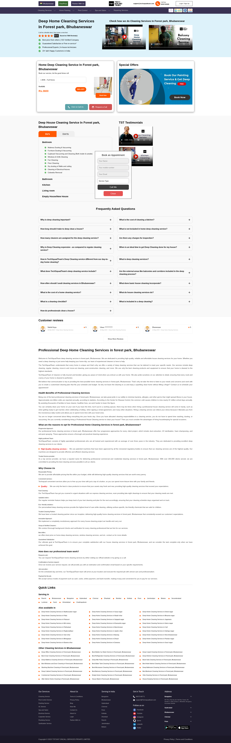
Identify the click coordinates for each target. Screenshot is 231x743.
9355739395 (165, 4)
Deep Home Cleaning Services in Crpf (155, 627)
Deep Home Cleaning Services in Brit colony (56, 623)
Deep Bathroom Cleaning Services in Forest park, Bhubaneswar (163, 667)
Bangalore (70, 598)
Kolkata (129, 598)
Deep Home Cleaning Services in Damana (106, 642)
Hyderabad (83, 598)
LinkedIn (140, 724)
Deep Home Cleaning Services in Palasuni (56, 619)
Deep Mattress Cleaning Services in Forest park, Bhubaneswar (62, 660)
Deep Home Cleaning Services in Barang (105, 635)
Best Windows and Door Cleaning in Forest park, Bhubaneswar (62, 663)
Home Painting (65, 10)
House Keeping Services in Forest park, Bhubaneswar (160, 679)
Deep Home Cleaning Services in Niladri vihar (107, 615)
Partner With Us (78, 4)
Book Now (102, 95)
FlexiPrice (63, 4)
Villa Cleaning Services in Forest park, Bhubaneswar (160, 675)
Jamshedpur (151, 598)
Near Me (73, 707)
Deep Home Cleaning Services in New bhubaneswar (160, 635)
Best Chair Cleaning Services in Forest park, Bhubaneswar (61, 656)
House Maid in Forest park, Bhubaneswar (105, 679)
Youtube (139, 713)
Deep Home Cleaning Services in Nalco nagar (158, 623)
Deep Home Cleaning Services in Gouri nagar (158, 642)
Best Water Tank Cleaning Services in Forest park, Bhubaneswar (113, 663)
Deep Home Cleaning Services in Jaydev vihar (107, 631)
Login (72, 717)
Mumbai (118, 598)
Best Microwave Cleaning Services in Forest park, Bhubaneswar (113, 667)
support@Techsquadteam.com (146, 700)
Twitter (139, 728)
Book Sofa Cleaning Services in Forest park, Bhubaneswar (162, 660)
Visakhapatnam (81, 602)
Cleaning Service (44, 696)
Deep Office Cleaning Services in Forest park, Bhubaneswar (61, 652)
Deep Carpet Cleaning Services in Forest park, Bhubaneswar (163, 652)
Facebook (140, 710)
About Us (73, 713)
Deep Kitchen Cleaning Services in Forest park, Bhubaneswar (163, 656)
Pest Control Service (45, 700)
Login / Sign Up (184, 3)
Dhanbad (107, 598)
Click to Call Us (77, 107)
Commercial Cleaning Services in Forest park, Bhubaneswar (61, 675)
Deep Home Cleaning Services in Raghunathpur (57, 631)
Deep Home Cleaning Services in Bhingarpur (56, 639)
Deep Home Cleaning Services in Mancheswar (107, 627)
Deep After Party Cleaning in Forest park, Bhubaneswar (110, 660)
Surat (55, 602)
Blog (71, 703)
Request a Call (101, 107)
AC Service (42, 707)
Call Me (113, 187)
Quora (139, 720)
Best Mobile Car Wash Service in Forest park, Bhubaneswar (111, 652)
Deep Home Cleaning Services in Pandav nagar (158, 639)
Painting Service (43, 703)
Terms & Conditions (76, 696)
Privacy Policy (74, 700)
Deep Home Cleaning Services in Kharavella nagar (109, 623)
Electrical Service (44, 713)
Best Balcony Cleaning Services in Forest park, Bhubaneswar (112, 671)
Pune (139, 598)
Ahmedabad (66, 602)
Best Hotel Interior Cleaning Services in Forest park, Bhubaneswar (164, 663)
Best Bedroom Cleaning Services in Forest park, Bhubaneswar (163, 671)
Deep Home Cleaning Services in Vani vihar (56, 635)
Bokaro (163, 598)
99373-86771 (140, 696)
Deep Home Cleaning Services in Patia (54, 615)
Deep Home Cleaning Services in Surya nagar (107, 612)
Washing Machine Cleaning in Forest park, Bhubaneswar (60, 667)
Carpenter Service (44, 717)
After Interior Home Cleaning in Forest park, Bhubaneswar (60, 679)
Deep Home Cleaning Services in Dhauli (105, 639)
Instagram (140, 717)
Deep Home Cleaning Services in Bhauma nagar (159, 615)
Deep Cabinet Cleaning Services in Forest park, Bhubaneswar (62, 671)
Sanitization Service (44, 723)
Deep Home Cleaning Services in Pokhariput (56, 627)
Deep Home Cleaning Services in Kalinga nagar (158, 631)
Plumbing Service (44, 720)
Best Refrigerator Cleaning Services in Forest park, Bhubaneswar (113, 656)
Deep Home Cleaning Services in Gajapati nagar (108, 619)
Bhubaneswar (56, 598)
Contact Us (73, 710)
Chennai (95, 598)
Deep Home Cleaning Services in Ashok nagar (158, 612)
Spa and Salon (101, 10)
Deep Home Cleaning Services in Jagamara (157, 619)
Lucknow (44, 602)
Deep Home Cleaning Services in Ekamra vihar (57, 642)
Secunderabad (176, 598)
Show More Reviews (115, 339)
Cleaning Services (45, 10)
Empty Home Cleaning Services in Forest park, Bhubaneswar (112, 675)
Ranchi (44, 598)
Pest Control (83, 10)
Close (113, 193)
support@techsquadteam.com (143, 3)
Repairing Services (121, 10)
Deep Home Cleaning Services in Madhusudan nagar (59, 612)
